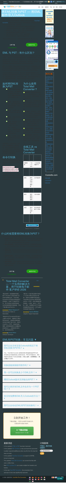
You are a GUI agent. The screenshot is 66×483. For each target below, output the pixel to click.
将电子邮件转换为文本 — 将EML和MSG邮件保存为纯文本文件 (49, 157)
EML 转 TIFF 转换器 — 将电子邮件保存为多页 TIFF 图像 (49, 117)
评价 (38, 280)
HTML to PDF (16, 446)
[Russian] (30, 479)
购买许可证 (32, 45)
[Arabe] (30, 481)
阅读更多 (50, 17)
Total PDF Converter (15, 470)
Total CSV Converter (16, 460)
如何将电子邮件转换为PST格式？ (49, 79)
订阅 (42, 453)
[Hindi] (42, 479)
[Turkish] (39, 479)
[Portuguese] (36, 477)
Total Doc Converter (17, 456)
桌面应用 (46, 7)
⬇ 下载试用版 (22, 431)
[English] (30, 477)
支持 (54, 7)
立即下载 (12, 45)
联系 (57, 7)
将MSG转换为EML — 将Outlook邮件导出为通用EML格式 (49, 147)
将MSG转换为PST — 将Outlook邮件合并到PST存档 (49, 138)
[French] (36, 479)
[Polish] (33, 479)
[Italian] (45, 477)
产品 (51, 7)
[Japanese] (33, 481)
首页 (39, 7)
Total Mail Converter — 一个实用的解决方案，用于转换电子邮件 (26, 1)
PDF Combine (16, 448)
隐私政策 (47, 183)
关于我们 (60, 7)
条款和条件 (48, 180)
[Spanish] (33, 477)
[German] (39, 477)
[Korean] (45, 479)
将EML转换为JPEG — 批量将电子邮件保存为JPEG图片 (49, 167)
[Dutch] (42, 477)
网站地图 (47, 178)
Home (5, 1)
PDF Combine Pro (12, 465)
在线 (42, 7)
